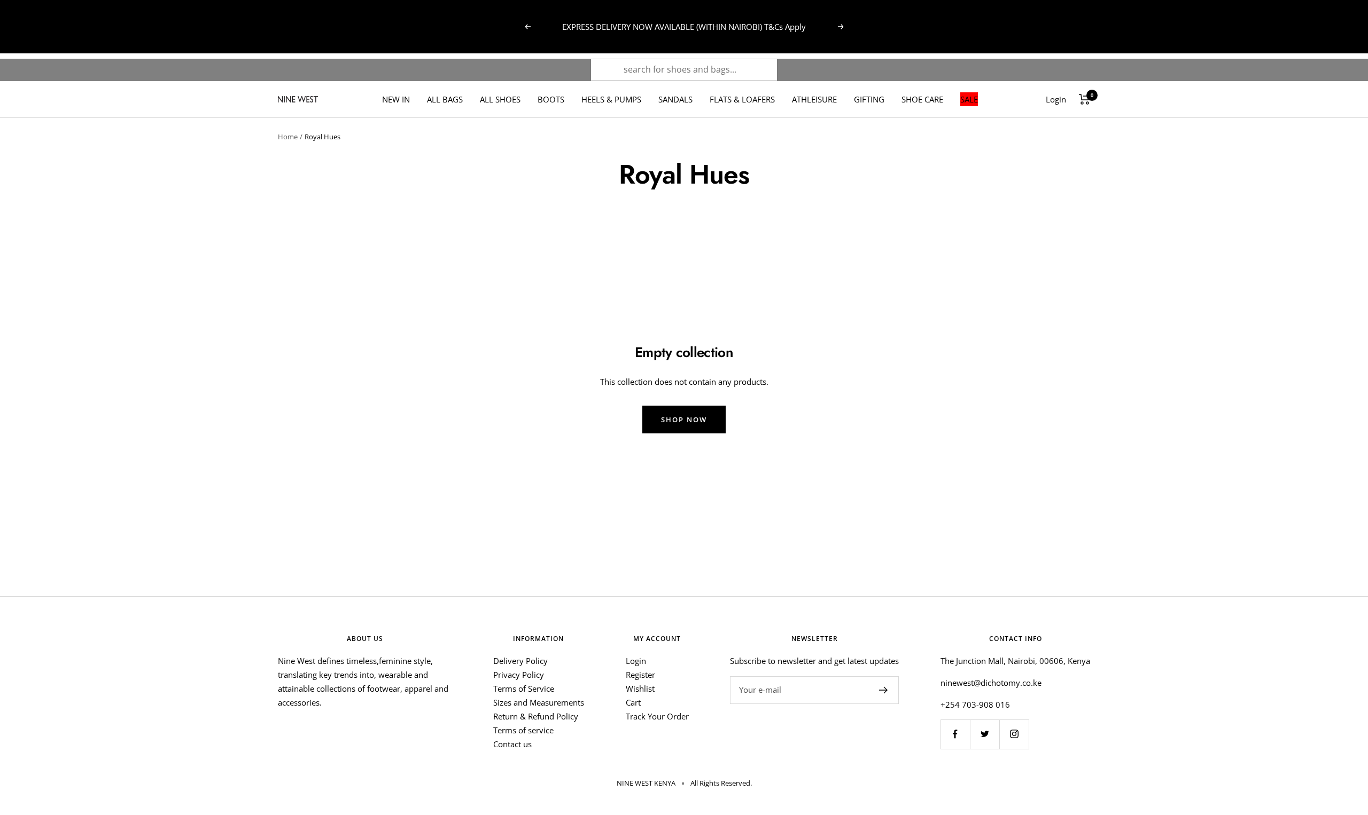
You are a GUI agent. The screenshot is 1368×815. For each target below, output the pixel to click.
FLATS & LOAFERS (742, 99)
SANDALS (675, 99)
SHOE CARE (922, 99)
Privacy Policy (518, 674)
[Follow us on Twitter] (984, 734)
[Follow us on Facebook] (955, 734)
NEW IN (396, 99)
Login (636, 660)
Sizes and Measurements (538, 702)
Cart (633, 702)
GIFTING (869, 99)
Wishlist (640, 688)
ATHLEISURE (814, 99)
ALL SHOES (500, 99)
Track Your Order (657, 716)
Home (288, 136)
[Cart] (1084, 99)
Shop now (684, 419)
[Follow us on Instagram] (1014, 734)
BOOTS (551, 99)
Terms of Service (523, 688)
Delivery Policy (520, 660)
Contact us (512, 744)
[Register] (883, 690)
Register (640, 674)
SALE (969, 99)
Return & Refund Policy (535, 716)
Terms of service (523, 730)
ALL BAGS (445, 99)
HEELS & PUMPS (611, 99)
